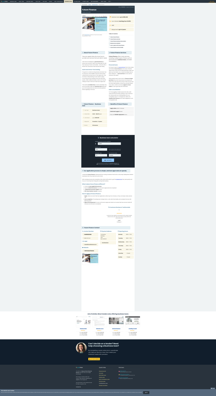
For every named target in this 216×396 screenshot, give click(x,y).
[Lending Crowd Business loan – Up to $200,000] (132, 321)
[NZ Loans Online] (4, 1)
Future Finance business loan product (118, 41)
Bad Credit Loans (102, 375)
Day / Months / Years (113, 153)
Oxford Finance (116, 328)
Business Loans (68, 1)
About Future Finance (114, 37)
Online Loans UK (123, 370)
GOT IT (146, 392)
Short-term (21, 1)
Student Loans (86, 1)
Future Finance (87, 34)
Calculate (108, 160)
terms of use (117, 164)
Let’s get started (95, 359)
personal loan (122, 67)
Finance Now (83, 328)
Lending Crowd (133, 328)
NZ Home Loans (77, 1)
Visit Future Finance (89, 250)
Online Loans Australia (124, 377)
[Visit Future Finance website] (90, 259)
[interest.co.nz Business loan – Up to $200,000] (99, 321)
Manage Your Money (103, 385)
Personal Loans (13, 1)
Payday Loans (102, 377)
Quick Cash (38, 1)
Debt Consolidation (58, 1)
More (109, 1)
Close (213, 388)
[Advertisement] (121, 125)
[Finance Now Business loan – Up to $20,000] (83, 321)
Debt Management (94, 1)
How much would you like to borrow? (103, 141)
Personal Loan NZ (102, 371)
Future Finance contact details (116, 47)
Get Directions (105, 242)
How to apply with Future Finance (117, 45)
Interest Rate (98, 147)
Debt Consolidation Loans (104, 379)
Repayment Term (98, 153)
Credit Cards (103, 1)
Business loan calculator (115, 43)
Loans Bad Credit (29, 1)
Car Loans (45, 1)
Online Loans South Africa (124, 374)
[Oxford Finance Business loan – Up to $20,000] (116, 321)
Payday (50, 1)
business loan (119, 179)
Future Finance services (115, 39)
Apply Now (212, 1)
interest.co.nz (99, 328)
